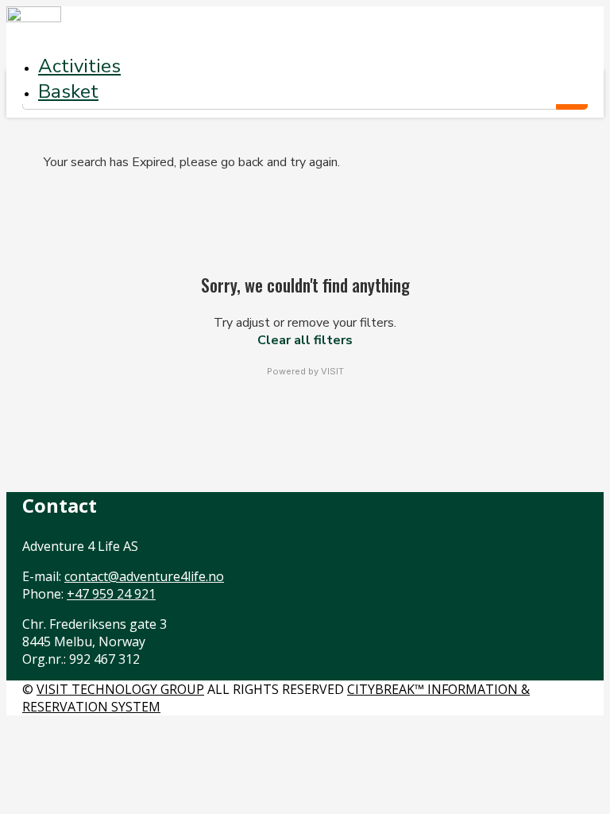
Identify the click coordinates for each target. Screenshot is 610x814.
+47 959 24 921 (111, 594)
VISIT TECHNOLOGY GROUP (120, 689)
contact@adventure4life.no (144, 576)
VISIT (332, 371)
